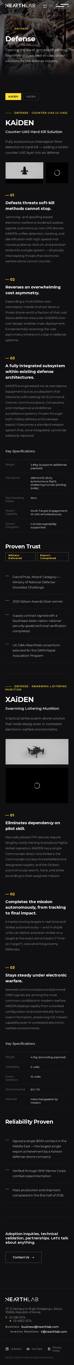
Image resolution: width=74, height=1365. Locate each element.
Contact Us (21, 1257)
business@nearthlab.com (40, 1327)
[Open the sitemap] (62, 5)
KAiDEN (13, 96)
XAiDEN (31, 96)
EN (45, 5)
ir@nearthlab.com (54, 1331)
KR (50, 5)
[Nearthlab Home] (21, 1299)
